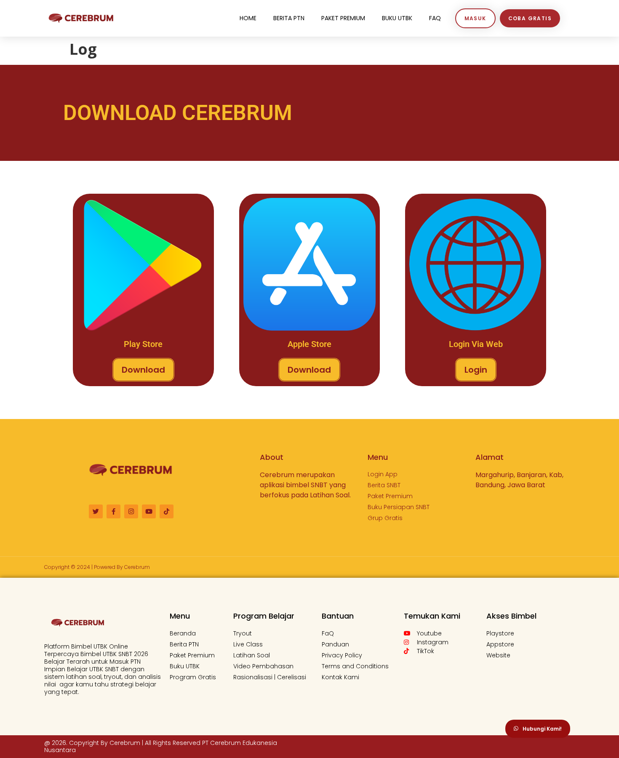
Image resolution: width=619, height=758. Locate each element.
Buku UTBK (397, 18)
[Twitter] (96, 511)
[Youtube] (149, 511)
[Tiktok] (166, 511)
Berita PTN (288, 18)
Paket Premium (343, 18)
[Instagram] (131, 511)
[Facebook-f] (113, 511)
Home (248, 18)
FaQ (435, 18)
